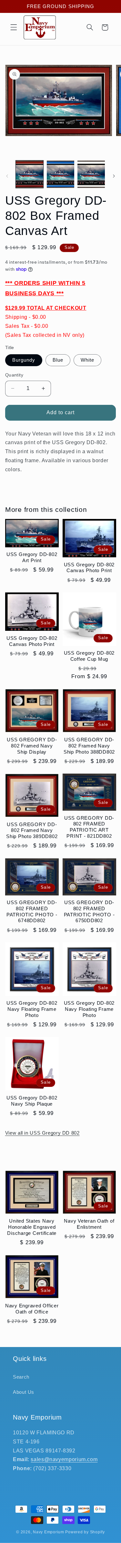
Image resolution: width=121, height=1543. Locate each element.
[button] (13, 27)
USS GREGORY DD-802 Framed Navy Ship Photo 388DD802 (89, 746)
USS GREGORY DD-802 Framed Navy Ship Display (32, 746)
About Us (23, 1392)
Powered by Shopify (85, 1532)
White (87, 360)
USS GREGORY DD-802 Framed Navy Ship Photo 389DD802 (31, 830)
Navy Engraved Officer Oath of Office (32, 1308)
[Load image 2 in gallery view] (60, 174)
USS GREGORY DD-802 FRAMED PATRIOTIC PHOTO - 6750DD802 (89, 911)
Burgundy (23, 360)
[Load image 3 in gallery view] (91, 174)
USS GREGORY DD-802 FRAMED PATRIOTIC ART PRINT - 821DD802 (89, 827)
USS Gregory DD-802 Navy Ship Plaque (31, 1101)
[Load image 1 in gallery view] (29, 174)
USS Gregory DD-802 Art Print (31, 557)
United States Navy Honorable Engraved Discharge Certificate (31, 1227)
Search (21, 1377)
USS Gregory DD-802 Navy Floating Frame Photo (31, 1009)
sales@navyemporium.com (64, 1459)
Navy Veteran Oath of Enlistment (89, 1224)
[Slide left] (7, 176)
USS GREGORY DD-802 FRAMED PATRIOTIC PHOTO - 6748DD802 (31, 911)
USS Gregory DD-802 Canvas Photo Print (89, 567)
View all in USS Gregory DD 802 (42, 1133)
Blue (58, 360)
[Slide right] (114, 176)
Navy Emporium (48, 1532)
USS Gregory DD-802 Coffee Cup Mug (89, 656)
